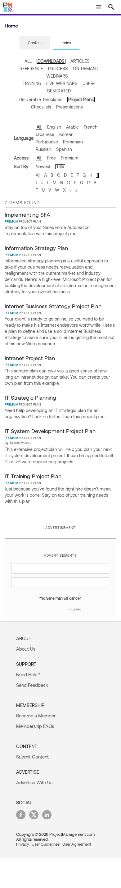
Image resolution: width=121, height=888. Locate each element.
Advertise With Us (34, 782)
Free (51, 157)
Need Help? (28, 674)
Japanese (45, 134)
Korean (66, 134)
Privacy (22, 844)
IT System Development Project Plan (50, 430)
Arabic (72, 127)
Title (60, 166)
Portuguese (47, 141)
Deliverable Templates (40, 99)
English (54, 127)
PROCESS (58, 68)
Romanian (73, 141)
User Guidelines (46, 844)
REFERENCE (31, 68)
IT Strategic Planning (30, 397)
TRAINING (32, 83)
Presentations (69, 106)
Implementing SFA (27, 214)
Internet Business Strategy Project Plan (53, 306)
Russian (43, 149)
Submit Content (32, 756)
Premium (69, 157)
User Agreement (76, 844)
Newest (43, 166)
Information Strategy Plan (36, 247)
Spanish (64, 149)
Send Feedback (32, 685)
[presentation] (35, 43)
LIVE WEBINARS (62, 83)
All (39, 127)
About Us (25, 649)
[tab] (35, 43)
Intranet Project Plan (30, 358)
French (90, 127)
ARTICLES (80, 61)
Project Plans (81, 99)
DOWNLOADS (51, 61)
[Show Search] (111, 7)
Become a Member (36, 715)
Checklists (41, 106)
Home (11, 25)
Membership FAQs (35, 726)
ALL (28, 61)
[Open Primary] (99, 7)
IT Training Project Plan (33, 476)
